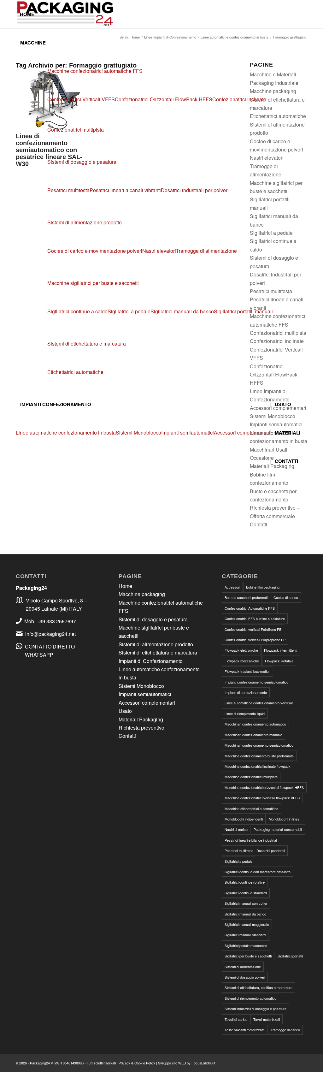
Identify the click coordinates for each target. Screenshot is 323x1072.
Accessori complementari (147, 702)
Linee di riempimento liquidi (245, 713)
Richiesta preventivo (141, 727)
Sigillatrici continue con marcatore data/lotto (258, 871)
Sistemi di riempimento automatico (250, 998)
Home (125, 585)
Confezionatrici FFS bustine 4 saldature (255, 618)
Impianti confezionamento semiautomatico (256, 681)
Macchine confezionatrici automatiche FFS (95, 70)
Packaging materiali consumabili (278, 829)
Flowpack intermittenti (280, 650)
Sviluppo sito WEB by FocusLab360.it (186, 1062)
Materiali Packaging (141, 719)
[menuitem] (27, 14)
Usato (125, 710)
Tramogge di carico (285, 1029)
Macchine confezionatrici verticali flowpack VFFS (262, 797)
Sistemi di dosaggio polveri (245, 977)
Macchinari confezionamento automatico (255, 723)
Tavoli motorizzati (266, 1019)
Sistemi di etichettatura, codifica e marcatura (258, 987)
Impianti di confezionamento (246, 692)
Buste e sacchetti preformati (246, 597)
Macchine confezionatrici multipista (251, 776)
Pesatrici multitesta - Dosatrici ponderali (255, 850)
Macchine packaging (142, 594)
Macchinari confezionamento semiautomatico (259, 745)
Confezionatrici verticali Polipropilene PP (255, 639)
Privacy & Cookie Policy (137, 1062)
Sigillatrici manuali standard (245, 934)
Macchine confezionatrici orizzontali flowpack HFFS (264, 787)
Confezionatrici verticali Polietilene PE (253, 629)
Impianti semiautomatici (145, 694)
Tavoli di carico (236, 1019)
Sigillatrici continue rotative (245, 882)
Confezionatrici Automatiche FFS (250, 608)
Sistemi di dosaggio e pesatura (81, 161)
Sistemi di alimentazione (243, 966)
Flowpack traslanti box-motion (247, 671)
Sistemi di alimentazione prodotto (84, 222)
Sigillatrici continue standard (246, 892)
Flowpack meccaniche (242, 660)
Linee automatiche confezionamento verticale (259, 702)
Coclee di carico (285, 597)
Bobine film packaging (262, 586)
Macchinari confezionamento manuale (253, 734)
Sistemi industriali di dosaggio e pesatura (255, 1008)
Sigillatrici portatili (290, 955)
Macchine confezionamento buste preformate (259, 755)
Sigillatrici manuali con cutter (246, 903)
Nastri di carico (236, 829)
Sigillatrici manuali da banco (245, 913)
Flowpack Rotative (279, 660)
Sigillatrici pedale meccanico (246, 945)
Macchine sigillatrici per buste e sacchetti (93, 283)
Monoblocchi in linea (284, 818)
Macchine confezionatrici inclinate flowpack (258, 766)
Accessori (232, 586)
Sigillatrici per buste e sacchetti (248, 955)
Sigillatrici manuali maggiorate (247, 924)
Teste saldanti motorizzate (245, 1029)
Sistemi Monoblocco (141, 686)
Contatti (258, 524)
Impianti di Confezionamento (151, 661)
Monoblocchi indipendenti (244, 818)
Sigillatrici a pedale (238, 861)
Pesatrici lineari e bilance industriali (251, 840)
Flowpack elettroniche (241, 650)
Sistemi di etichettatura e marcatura (86, 343)
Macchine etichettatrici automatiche (251, 808)
